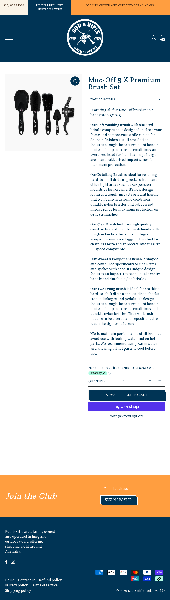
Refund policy (50, 580)
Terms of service (44, 585)
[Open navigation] (10, 38)
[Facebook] (6, 561)
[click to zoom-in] (75, 81)
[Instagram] (13, 561)
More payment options (126, 416)
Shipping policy (18, 591)
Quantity (97, 381)
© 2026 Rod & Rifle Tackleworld (139, 591)
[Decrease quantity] (150, 380)
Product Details (101, 99)
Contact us (27, 580)
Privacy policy (16, 585)
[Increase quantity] (160, 380)
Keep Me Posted (118, 500)
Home (10, 580)
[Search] (154, 37)
